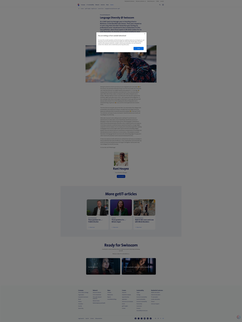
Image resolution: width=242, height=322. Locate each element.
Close (138, 48)
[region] (121, 42)
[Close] (144, 33)
